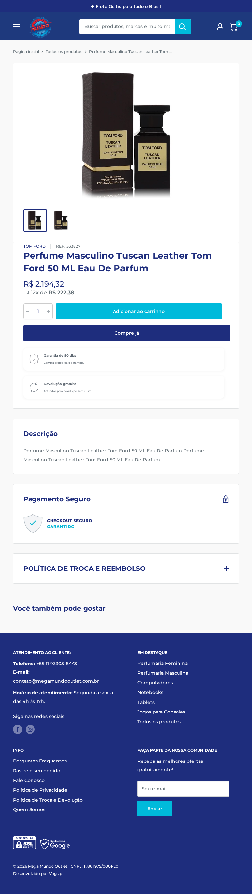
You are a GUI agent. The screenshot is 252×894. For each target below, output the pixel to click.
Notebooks (150, 692)
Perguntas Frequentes (40, 761)
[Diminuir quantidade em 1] (28, 311)
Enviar (154, 808)
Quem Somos (29, 809)
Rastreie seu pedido (36, 771)
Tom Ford (34, 246)
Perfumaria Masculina (162, 673)
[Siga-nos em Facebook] (17, 729)
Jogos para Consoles (161, 712)
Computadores (155, 683)
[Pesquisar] (183, 26)
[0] (233, 27)
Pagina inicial (26, 51)
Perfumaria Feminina (162, 663)
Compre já (127, 333)
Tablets (146, 702)
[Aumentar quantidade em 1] (48, 311)
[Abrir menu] (16, 26)
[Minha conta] (220, 26)
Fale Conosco (29, 780)
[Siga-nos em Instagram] (30, 729)
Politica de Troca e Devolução (48, 800)
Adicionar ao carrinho (139, 311)
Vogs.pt (56, 873)
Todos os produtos (64, 51)
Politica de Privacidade (40, 790)
